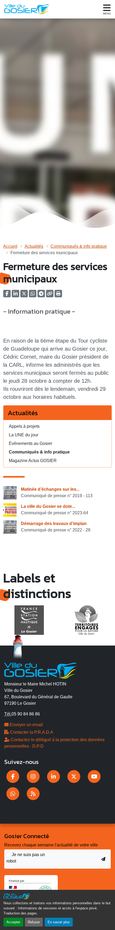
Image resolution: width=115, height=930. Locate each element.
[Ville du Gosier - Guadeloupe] (40, 670)
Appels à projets (24, 426)
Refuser (34, 922)
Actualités (34, 246)
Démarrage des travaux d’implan (54, 523)
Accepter (13, 922)
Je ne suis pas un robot (25, 857)
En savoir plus (59, 922)
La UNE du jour (23, 435)
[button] (58, 295)
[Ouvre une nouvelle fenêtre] (12, 776)
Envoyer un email (26, 724)
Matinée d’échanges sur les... (50, 489)
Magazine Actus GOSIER (33, 460)
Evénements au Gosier (30, 443)
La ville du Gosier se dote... (48, 506)
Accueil (10, 246)
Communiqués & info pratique (79, 246)
